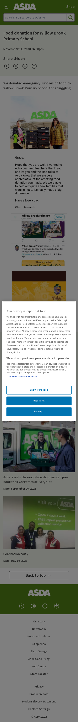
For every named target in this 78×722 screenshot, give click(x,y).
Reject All (39, 400)
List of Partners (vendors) (21, 376)
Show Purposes (39, 389)
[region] (39, 361)
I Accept (39, 411)
